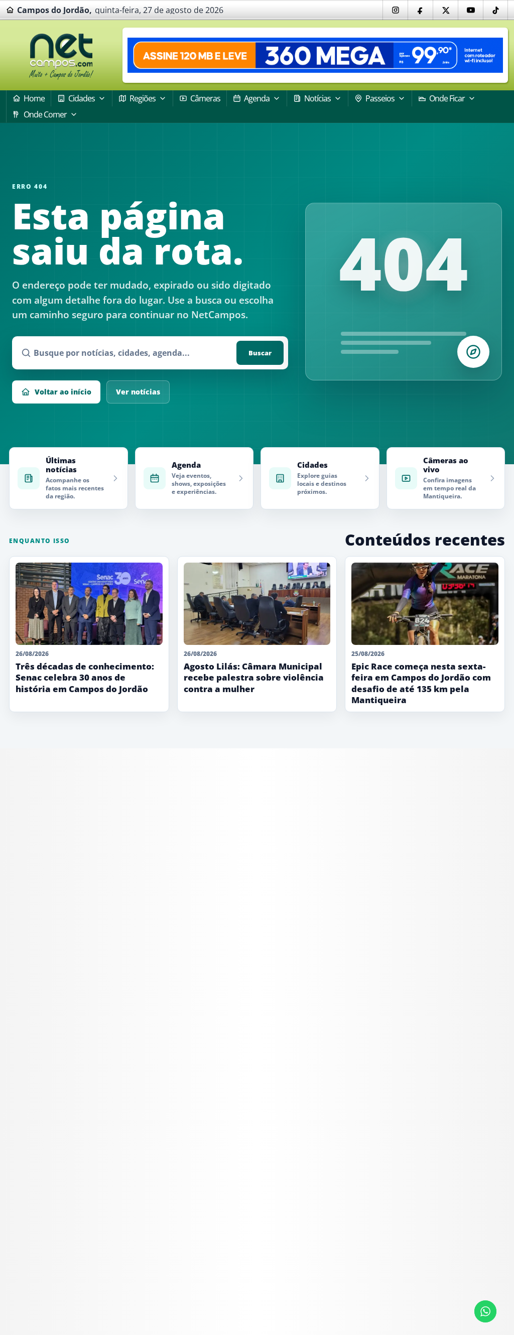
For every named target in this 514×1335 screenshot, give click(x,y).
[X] (445, 10)
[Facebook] (420, 10)
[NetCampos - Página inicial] (61, 55)
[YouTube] (470, 10)
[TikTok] (495, 10)
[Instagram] (395, 10)
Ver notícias (138, 391)
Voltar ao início (63, 391)
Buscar (260, 352)
